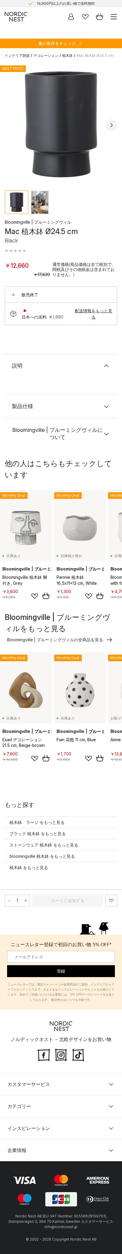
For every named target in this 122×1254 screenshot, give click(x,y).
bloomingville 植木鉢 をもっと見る (42, 856)
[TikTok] (78, 1054)
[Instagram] (61, 1054)
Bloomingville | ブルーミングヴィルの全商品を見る (55, 639)
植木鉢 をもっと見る (28, 867)
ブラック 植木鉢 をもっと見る (37, 833)
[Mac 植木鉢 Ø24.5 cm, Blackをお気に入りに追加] (111, 901)
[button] (15, 251)
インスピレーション (28, 1128)
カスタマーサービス (28, 1084)
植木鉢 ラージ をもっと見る (37, 822)
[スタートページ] (16, 16)
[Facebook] (43, 1054)
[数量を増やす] (26, 901)
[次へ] (111, 125)
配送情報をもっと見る (93, 313)
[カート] (99, 17)
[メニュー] (114, 17)
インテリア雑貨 (17, 55)
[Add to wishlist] (34, 596)
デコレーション (45, 55)
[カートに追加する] (45, 595)
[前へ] (11, 125)
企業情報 (16, 1150)
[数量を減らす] (9, 901)
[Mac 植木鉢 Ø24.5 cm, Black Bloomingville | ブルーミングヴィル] (61, 124)
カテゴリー (19, 1106)
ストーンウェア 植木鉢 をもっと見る (43, 844)
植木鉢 (67, 55)
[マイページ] (71, 17)
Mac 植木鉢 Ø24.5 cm (95, 55)
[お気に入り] (85, 17)
